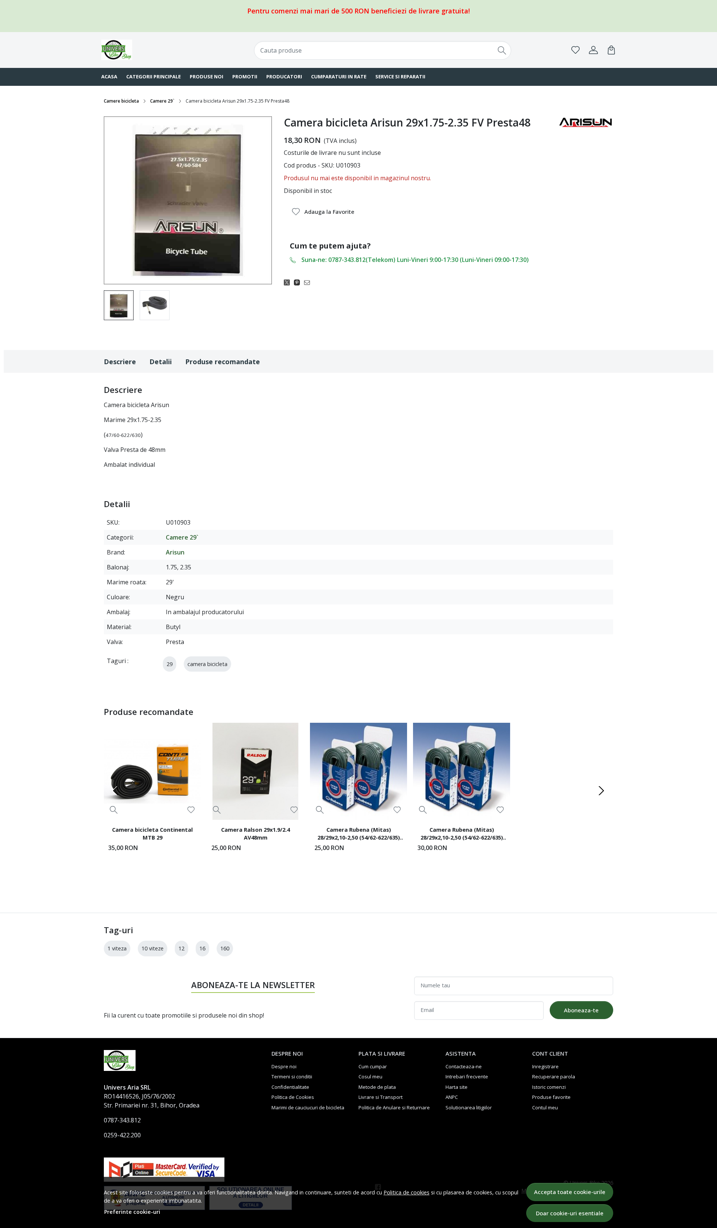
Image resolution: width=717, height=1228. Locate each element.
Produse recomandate (222, 361)
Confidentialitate (290, 1087)
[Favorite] (575, 50)
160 (224, 948)
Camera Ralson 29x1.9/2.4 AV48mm (255, 833)
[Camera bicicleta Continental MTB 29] (152, 771)
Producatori (284, 76)
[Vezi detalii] (114, 809)
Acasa (109, 76)
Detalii (160, 361)
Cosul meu (370, 1076)
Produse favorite (551, 1097)
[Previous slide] (116, 791)
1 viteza (117, 948)
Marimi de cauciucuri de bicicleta (307, 1107)
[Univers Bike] (147, 50)
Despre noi (284, 1066)
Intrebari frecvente (467, 1076)
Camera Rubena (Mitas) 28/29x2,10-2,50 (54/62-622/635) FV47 (461, 835)
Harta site (457, 1087)
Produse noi (206, 76)
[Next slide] (601, 791)
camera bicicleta (207, 664)
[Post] (289, 282)
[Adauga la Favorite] (191, 810)
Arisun (175, 552)
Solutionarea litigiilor (469, 1107)
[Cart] (611, 50)
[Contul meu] (593, 50)
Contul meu (545, 1107)
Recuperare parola (553, 1076)
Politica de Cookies (292, 1097)
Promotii (244, 76)
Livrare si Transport (380, 1097)
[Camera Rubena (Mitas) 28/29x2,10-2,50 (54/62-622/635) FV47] (461, 771)
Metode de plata (377, 1087)
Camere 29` (162, 101)
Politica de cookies (406, 1192)
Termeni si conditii (291, 1076)
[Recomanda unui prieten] (309, 282)
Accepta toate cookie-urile (569, 1192)
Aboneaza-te (581, 1010)
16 (202, 948)
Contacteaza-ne (464, 1066)
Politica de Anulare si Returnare (394, 1107)
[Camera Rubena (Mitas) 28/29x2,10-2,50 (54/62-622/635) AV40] (358, 771)
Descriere (120, 361)
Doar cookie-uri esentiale (569, 1213)
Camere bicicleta (121, 101)
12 (181, 948)
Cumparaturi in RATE (338, 76)
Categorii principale (153, 76)
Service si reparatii (400, 76)
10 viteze (153, 948)
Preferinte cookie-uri (132, 1211)
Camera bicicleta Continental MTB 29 (152, 833)
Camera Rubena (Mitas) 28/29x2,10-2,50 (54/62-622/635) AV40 (358, 835)
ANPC (452, 1097)
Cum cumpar (372, 1066)
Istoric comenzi (549, 1087)
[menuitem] (119, 305)
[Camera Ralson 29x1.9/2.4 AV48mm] (255, 771)
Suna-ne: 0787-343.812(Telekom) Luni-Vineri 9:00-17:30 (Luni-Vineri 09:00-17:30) (415, 260)
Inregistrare (545, 1066)
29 (170, 664)
